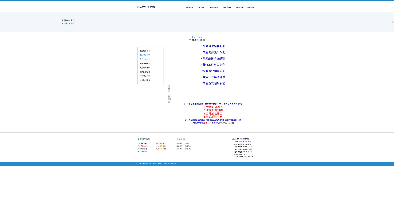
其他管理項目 (145, 80)
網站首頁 (190, 7)
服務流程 (240, 7)
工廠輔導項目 (145, 50)
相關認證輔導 (145, 71)
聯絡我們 (251, 7)
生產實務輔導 (145, 67)
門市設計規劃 (145, 76)
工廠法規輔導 (145, 63)
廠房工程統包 (145, 59)
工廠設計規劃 (145, 55)
